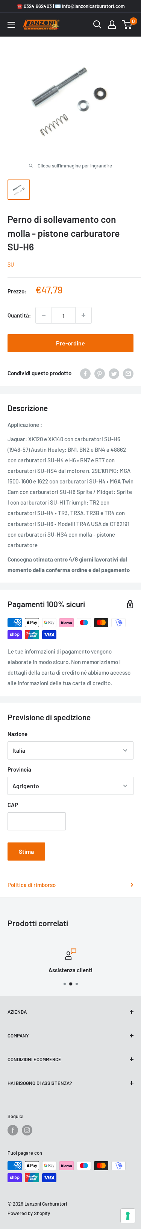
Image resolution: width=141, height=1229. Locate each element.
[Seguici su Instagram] (27, 1130)
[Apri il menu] (11, 25)
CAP (13, 804)
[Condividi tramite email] (128, 373)
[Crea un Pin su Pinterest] (99, 373)
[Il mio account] (112, 24)
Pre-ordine (70, 343)
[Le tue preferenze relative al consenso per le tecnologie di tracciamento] (128, 1216)
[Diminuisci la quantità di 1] (44, 315)
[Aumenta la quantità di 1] (83, 315)
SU (11, 264)
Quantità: (19, 315)
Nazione (17, 733)
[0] (127, 24)
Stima (26, 851)
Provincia (19, 769)
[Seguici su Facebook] (13, 1130)
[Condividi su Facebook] (85, 373)
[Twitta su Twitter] (114, 373)
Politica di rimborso (32, 884)
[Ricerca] (97, 24)
